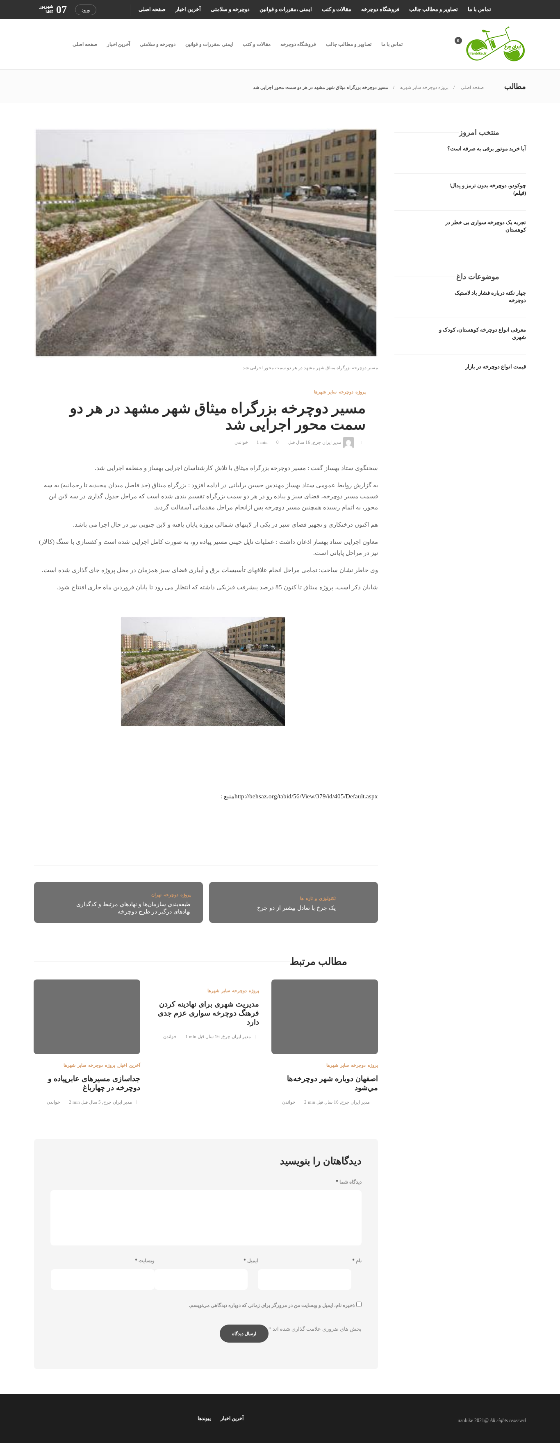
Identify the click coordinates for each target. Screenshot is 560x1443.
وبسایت (145, 1260)
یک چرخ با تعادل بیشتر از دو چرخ (296, 908)
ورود (86, 9)
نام (357, 1260)
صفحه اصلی (152, 9)
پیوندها (204, 1418)
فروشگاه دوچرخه (380, 9)
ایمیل (251, 1260)
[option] (324, 1041)
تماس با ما (479, 9)
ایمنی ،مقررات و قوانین (286, 9)
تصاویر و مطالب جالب (433, 9)
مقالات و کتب (336, 9)
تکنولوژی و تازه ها (318, 898)
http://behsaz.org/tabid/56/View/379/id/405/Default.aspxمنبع (301, 796)
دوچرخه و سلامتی (230, 9)
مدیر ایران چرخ (327, 442)
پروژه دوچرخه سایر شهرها (423, 87)
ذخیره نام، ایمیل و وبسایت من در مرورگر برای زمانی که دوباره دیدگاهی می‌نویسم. (272, 1305)
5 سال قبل (91, 1102)
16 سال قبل (299, 442)
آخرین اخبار (188, 9)
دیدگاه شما (349, 1182)
